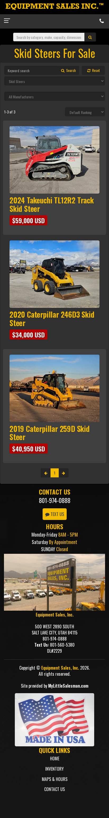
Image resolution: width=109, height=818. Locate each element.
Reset (95, 70)
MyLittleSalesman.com (68, 686)
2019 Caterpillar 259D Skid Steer (50, 432)
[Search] (90, 37)
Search (70, 70)
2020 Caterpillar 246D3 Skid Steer (52, 318)
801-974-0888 (54, 500)
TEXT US (56, 514)
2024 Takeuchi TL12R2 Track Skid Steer (52, 204)
